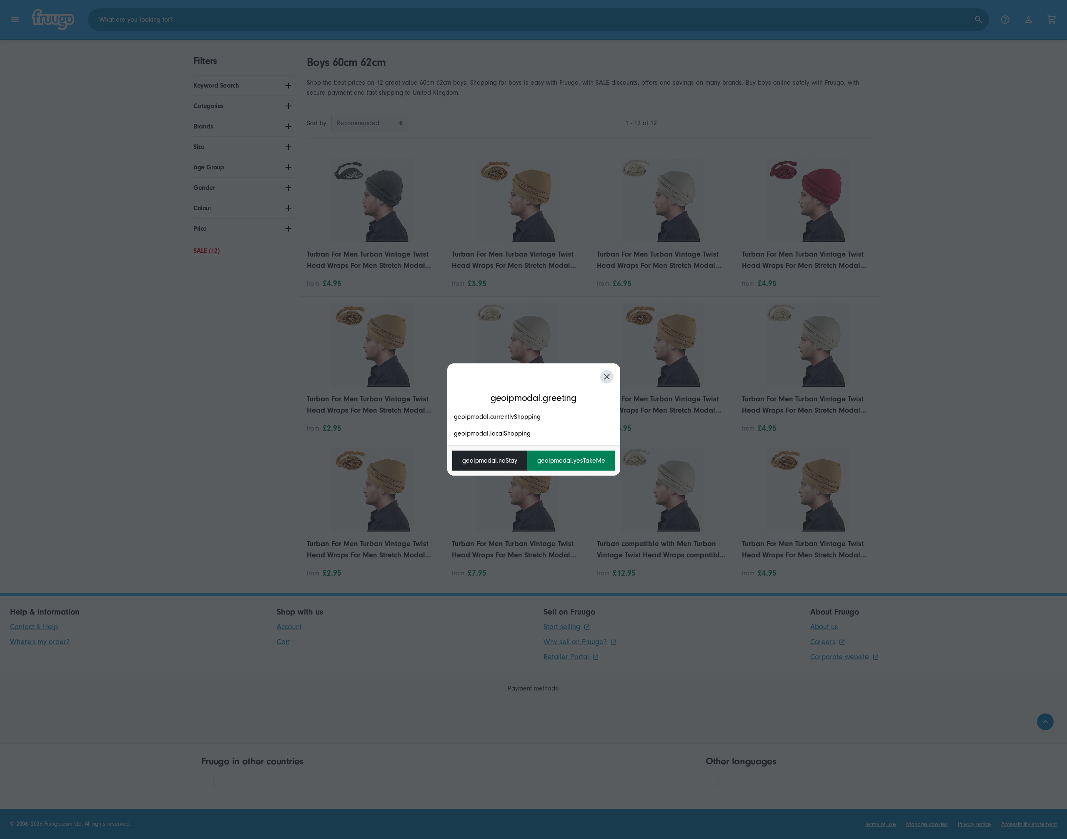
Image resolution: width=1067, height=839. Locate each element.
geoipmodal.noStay (489, 460)
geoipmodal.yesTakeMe (571, 460)
